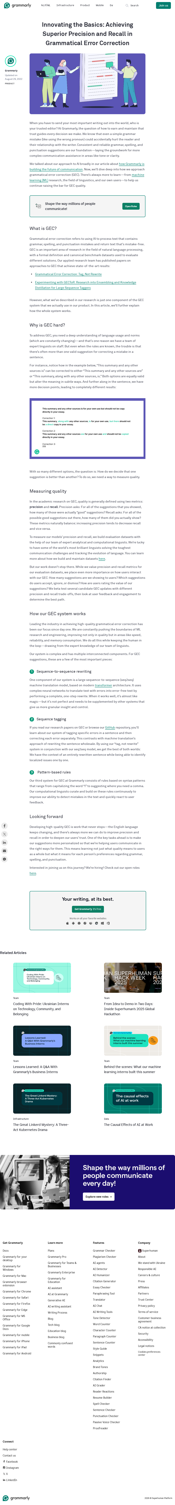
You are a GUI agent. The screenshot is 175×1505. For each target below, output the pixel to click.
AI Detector (100, 1269)
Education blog (57, 1331)
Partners (143, 1293)
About (141, 1256)
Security (143, 1333)
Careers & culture (149, 1275)
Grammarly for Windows (12, 1268)
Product (85, 5)
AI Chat (97, 1305)
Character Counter (104, 1330)
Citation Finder (102, 1379)
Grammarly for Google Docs (16, 1327)
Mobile (100, 5)
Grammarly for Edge (15, 1310)
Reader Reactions (103, 1391)
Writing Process (57, 1312)
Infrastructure (65, 5)
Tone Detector (101, 1318)
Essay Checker (102, 1287)
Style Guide (100, 1348)
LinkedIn (11, 1480)
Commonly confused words (60, 1345)
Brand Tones (100, 1367)
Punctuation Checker (106, 1416)
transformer (103, 685)
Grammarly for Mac (14, 1275)
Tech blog (53, 1324)
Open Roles (131, 206)
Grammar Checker (104, 1250)
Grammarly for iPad (14, 1347)
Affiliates (143, 1287)
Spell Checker (101, 1403)
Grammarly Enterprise (61, 1272)
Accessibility (145, 1339)
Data (112, 5)
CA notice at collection (152, 1327)
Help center (10, 1449)
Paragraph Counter (104, 1336)
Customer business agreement (149, 1319)
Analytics (98, 1361)
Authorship (99, 1373)
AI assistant (55, 1288)
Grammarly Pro (57, 1256)
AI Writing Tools (102, 1312)
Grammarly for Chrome (17, 1291)
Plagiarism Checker (104, 1256)
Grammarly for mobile (16, 1335)
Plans (51, 1250)
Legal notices (146, 1346)
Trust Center (146, 1299)
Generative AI (56, 1300)
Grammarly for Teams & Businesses (62, 1264)
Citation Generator (104, 1281)
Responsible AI (147, 1269)
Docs (6, 1250)
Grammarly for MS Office (14, 1317)
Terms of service (148, 1312)
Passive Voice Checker (106, 1422)
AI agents (99, 1263)
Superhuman (150, 1250)
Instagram (12, 1467)
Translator (99, 1299)
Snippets (98, 1354)
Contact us (9, 1455)
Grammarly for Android (17, 1353)
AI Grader (99, 1385)
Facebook (12, 1461)
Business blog (56, 1337)
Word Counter (101, 1324)
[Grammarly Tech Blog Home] (17, 5)
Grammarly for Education (57, 1280)
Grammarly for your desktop (15, 1258)
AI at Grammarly (58, 1294)
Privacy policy (146, 1305)
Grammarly (11, 71)
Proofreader (100, 1428)
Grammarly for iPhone (16, 1341)
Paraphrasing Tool (104, 1293)
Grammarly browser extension (15, 1283)
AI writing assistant (59, 1306)
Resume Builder (102, 1397)
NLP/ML (46, 5)
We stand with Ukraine (151, 1263)
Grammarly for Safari (16, 1297)
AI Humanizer (101, 1275)
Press (141, 1281)
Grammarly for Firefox (16, 1303)
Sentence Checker (104, 1410)
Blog (50, 1318)
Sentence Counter (104, 1342)
